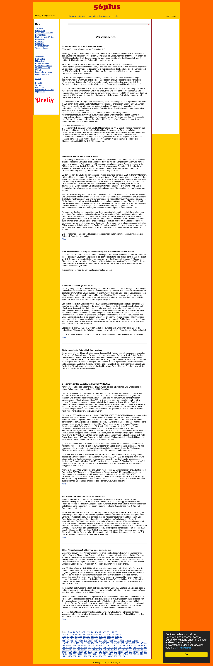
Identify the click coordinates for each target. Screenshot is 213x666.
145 (85, 645)
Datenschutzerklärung (44, 89)
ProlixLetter (40, 59)
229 (141, 652)
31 (81, 634)
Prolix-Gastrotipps (42, 63)
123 (88, 643)
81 (92, 639)
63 (105, 637)
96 (71, 641)
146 (89, 645)
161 (145, 645)
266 (108, 656)
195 (100, 650)
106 (104, 641)
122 (85, 643)
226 (130, 652)
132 (122, 643)
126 (100, 643)
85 (102, 639)
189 (78, 650)
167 (82, 647)
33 (86, 634)
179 (126, 647)
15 (95, 632)
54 (81, 637)
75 (76, 639)
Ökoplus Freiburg (42, 68)
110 (119, 641)
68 (118, 637)
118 (70, 643)
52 (76, 637)
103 (93, 641)
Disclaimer (39, 87)
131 (118, 643)
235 (78, 654)
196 (104, 650)
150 (104, 645)
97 (73, 641)
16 (97, 632)
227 (134, 652)
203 (130, 650)
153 (115, 645)
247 (123, 654)
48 (65, 637)
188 (74, 650)
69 (121, 637)
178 (123, 647)
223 (119, 652)
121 (81, 643)
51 (73, 637)
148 (97, 645)
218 (100, 652)
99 (78, 641)
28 (73, 634)
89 (113, 639)
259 (82, 656)
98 (76, 641)
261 (89, 656)
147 (93, 645)
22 (113, 632)
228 (138, 652)
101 (85, 641)
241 (100, 654)
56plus (38, 70)
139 (63, 645)
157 (130, 645)
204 (134, 650)
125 (96, 643)
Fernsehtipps (40, 35)
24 (63, 634)
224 (123, 652)
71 (65, 639)
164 (70, 647)
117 (66, 643)
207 (145, 650)
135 (133, 643)
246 (119, 654)
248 (126, 654)
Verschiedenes (41, 48)
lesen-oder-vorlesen (43, 72)
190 (82, 650)
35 (92, 634)
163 (67, 647)
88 (110, 639)
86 (105, 639)
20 (108, 632)
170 (93, 647)
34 (89, 634)
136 (137, 643)
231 (63, 654)
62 (102, 637)
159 (138, 645)
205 (138, 650)
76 (78, 639)
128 (107, 643)
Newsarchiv (40, 30)
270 (123, 656)
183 (141, 647)
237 (85, 654)
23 (116, 632)
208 (63, 652)
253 (145, 654)
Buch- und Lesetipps (44, 33)
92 (121, 639)
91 (118, 639)
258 (78, 656)
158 (134, 645)
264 (100, 656)
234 (74, 654)
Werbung (39, 85)
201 (123, 650)
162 (63, 647)
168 (85, 647)
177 (119, 647)
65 (110, 637)
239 (93, 654)
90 (116, 639)
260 (85, 656)
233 (70, 654)
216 (93, 652)
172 (100, 647)
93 (63, 641)
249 (130, 654)
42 (110, 634)
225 (126, 652)
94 (65, 641)
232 (67, 654)
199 (115, 650)
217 (96, 652)
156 (126, 645)
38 (100, 634)
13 (89, 632)
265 (104, 656)
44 (116, 634)
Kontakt (38, 83)
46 (121, 634)
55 (84, 637)
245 (115, 654)
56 (86, 637)
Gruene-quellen (42, 74)
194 (97, 650)
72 (68, 639)
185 (63, 650)
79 (86, 639)
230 (145, 652)
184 (145, 647)
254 (63, 656)
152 (112, 645)
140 (67, 645)
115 (136, 641)
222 (115, 652)
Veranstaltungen (42, 46)
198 (112, 650)
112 (126, 641)
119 (73, 643)
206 (141, 650)
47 (63, 637)
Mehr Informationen (183, 648)
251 (138, 654)
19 (105, 632)
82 (94, 639)
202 (126, 650)
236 (82, 654)
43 (113, 634)
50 (71, 637)
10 (81, 632)
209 (67, 652)
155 (123, 645)
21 (110, 632)
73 (71, 639)
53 (78, 637)
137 (141, 643)
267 (112, 656)
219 (104, 652)
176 (115, 647)
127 (103, 643)
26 (68, 634)
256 (70, 656)
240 (97, 654)
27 (71, 634)
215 (89, 652)
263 (97, 656)
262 (93, 656)
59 (94, 637)
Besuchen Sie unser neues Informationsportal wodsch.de (86, 16)
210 (70, 652)
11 (84, 632)
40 (105, 634)
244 (112, 654)
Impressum (40, 92)
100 (81, 641)
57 (89, 637)
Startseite (39, 28)
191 (85, 650)
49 (68, 637)
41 (108, 634)
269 (119, 656)
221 (111, 652)
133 (126, 643)
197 (108, 650)
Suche (38, 79)
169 (89, 647)
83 (97, 639)
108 (111, 641)
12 (87, 632)
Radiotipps (39, 44)
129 (111, 643)
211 (74, 652)
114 (133, 641)
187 (70, 650)
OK (186, 654)
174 (108, 647)
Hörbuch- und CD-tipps (45, 37)
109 (115, 641)
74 (73, 639)
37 (97, 634)
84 (100, 639)
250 (134, 654)
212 (78, 652)
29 (76, 634)
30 (78, 634)
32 (84, 634)
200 (119, 650)
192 (89, 650)
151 (108, 645)
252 (141, 654)
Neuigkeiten (40, 39)
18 (103, 632)
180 (130, 647)
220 (108, 652)
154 (119, 645)
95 (68, 641)
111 (122, 641)
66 (113, 637)
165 (74, 647)
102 (89, 641)
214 (85, 652)
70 (63, 639)
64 (108, 637)
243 (108, 654)
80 (89, 639)
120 (77, 643)
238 (89, 654)
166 (78, 647)
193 (93, 650)
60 (97, 637)
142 (74, 645)
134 (130, 643)
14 (92, 632)
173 (104, 647)
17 (100, 632)
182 (138, 647)
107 (108, 641)
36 (94, 634)
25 (65, 634)
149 (100, 645)
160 (141, 645)
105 (100, 641)
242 (104, 654)
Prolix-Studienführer (43, 65)
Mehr (64, 239)
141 (70, 645)
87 (108, 639)
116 (63, 643)
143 (78, 645)
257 (74, 656)
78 (84, 639)
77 (81, 639)
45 (118, 634)
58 (92, 637)
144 (82, 645)
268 (115, 656)
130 (115, 643)
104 (96, 641)
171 (97, 647)
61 (100, 637)
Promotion (39, 41)
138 (145, 643)
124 (92, 643)
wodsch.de (39, 57)
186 (67, 650)
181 (134, 647)
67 (116, 637)
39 (102, 634)
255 (67, 656)
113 (129, 641)
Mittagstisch (40, 61)
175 (112, 647)
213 (81, 652)
